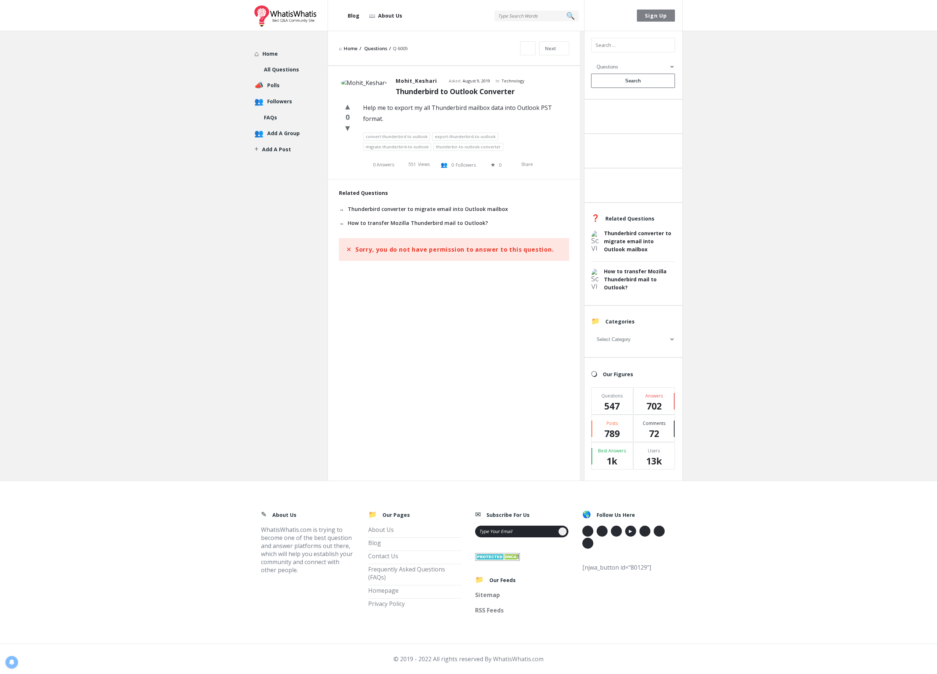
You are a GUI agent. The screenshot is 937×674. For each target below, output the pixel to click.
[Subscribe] (563, 531)
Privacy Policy (386, 604)
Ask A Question (633, 118)
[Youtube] (630, 531)
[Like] (347, 105)
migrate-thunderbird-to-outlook (397, 146)
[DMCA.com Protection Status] (497, 556)
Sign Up (656, 15)
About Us (390, 15)
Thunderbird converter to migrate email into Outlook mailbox (428, 208)
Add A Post (633, 152)
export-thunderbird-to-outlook (465, 136)
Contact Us (383, 556)
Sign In (611, 15)
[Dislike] (347, 127)
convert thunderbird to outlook (397, 136)
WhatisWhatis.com (518, 659)
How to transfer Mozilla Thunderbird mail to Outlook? (418, 222)
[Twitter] (602, 531)
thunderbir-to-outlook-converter (468, 146)
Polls (273, 85)
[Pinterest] (659, 531)
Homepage (383, 590)
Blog (353, 15)
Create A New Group (633, 187)
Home (270, 53)
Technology (513, 81)
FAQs (270, 117)
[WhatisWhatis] (291, 15)
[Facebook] (587, 531)
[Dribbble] (616, 531)
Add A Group (283, 133)
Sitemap (487, 595)
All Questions (281, 69)
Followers (279, 101)
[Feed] (587, 543)
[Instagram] (644, 531)
